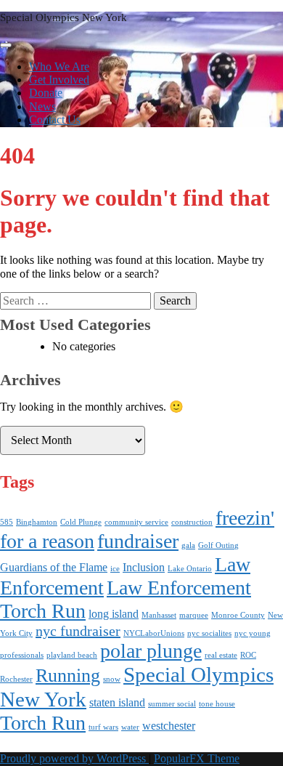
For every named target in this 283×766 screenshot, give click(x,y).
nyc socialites (209, 633)
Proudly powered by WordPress (74, 758)
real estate (221, 655)
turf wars (103, 727)
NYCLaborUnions (153, 633)
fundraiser (138, 541)
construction (192, 522)
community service (136, 522)
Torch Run (43, 722)
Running (68, 675)
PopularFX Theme (196, 758)
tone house (217, 704)
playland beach (71, 655)
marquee (193, 615)
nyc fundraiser (78, 631)
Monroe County (238, 615)
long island (114, 614)
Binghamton (36, 522)
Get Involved (59, 79)
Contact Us (55, 119)
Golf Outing (218, 545)
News (42, 106)
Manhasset (159, 615)
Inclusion (144, 567)
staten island (117, 702)
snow (111, 679)
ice (115, 569)
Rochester (16, 679)
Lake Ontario (190, 569)
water (130, 727)
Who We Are (59, 66)
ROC (248, 655)
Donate (45, 92)
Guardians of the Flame (53, 567)
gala (188, 545)
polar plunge (151, 651)
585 (6, 522)
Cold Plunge (81, 522)
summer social (172, 704)
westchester (168, 726)
